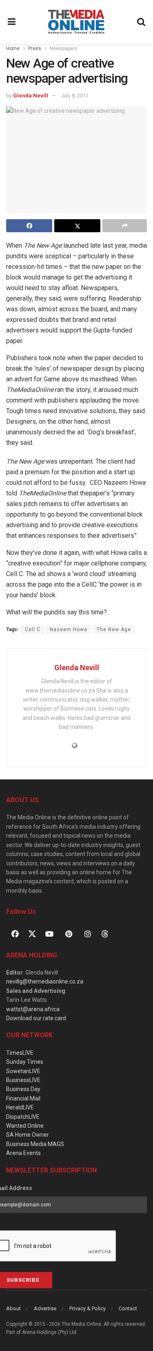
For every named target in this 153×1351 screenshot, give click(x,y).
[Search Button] (141, 22)
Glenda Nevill (30, 95)
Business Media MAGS (35, 1144)
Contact (128, 1308)
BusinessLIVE (23, 1080)
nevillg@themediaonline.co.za (44, 981)
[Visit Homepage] (76, 22)
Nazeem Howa (68, 629)
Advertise (45, 1308)
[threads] (105, 933)
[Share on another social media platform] (124, 225)
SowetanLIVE (23, 1071)
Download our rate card (36, 1018)
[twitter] (32, 933)
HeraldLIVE (20, 1107)
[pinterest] (68, 934)
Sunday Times (24, 1061)
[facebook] (15, 934)
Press (34, 48)
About (13, 1308)
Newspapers (64, 48)
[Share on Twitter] (77, 225)
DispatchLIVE (23, 1116)
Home (13, 48)
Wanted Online (25, 1125)
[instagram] (87, 934)
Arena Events (23, 1153)
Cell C (32, 629)
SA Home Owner (27, 1134)
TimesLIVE (19, 1053)
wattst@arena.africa (33, 1009)
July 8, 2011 (75, 95)
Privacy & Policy (87, 1308)
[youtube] (49, 934)
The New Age (114, 629)
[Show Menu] (12, 22)
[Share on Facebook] (29, 225)
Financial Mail (23, 1098)
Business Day (23, 1089)
